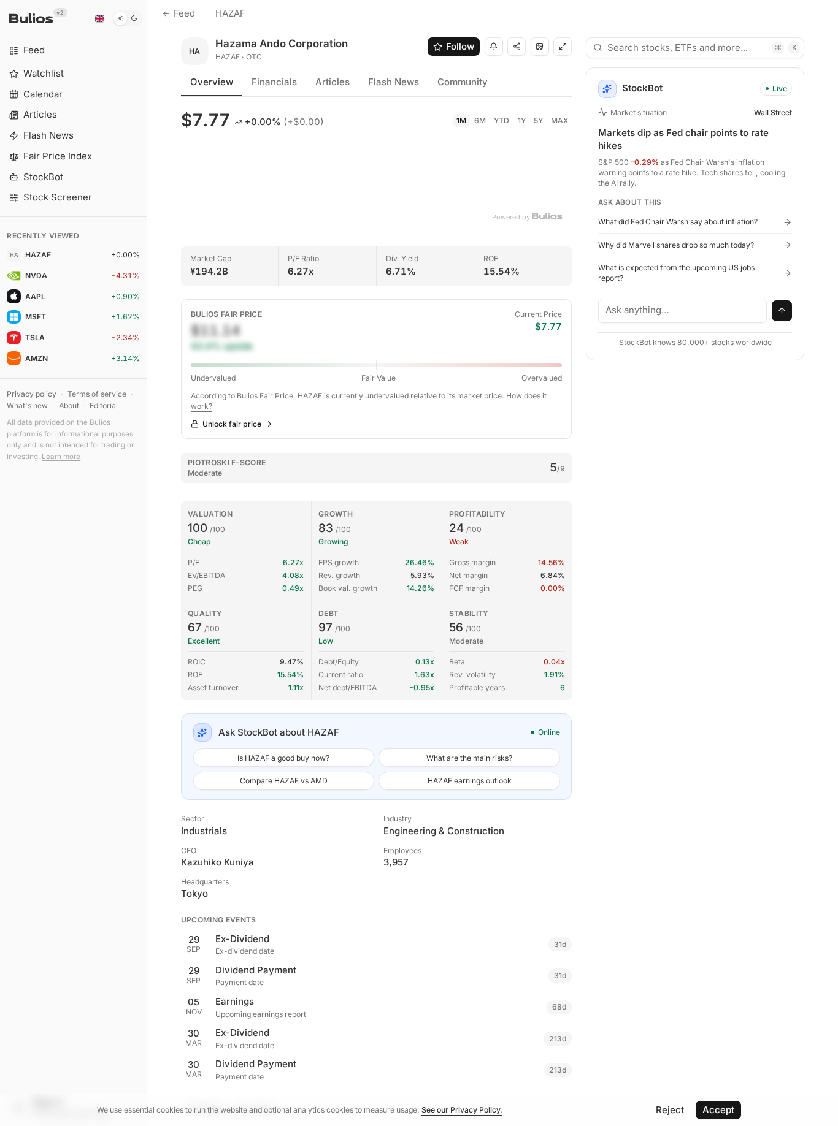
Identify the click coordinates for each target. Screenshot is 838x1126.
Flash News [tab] (393, 82)
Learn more (61, 456)
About (69, 405)
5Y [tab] (538, 120)
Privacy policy (31, 393)
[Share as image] (540, 46)
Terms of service (96, 393)
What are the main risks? (469, 758)
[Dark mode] (127, 18)
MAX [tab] (560, 120)
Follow (460, 46)
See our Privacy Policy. (461, 1109)
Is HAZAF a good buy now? (283, 758)
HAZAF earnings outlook (470, 780)
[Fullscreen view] (562, 46)
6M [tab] (480, 120)
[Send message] (782, 310)
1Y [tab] (522, 120)
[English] (99, 18)
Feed (184, 13)
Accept (718, 1110)
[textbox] (682, 311)
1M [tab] (461, 120)
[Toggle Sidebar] (147, 563)
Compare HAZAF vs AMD (284, 780)
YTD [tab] (501, 120)
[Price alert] (494, 46)
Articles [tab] (332, 82)
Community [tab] (462, 82)
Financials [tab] (274, 82)
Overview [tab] (211, 82)
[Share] (516, 46)
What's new (27, 405)
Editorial (104, 405)
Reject (670, 1110)
